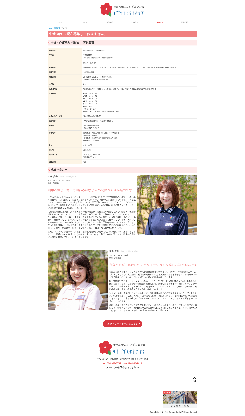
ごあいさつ (85, 22)
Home (60, 22)
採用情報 (160, 22)
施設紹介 (110, 22)
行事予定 (135, 22)
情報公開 (184, 22)
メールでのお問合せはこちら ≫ (122, 367)
